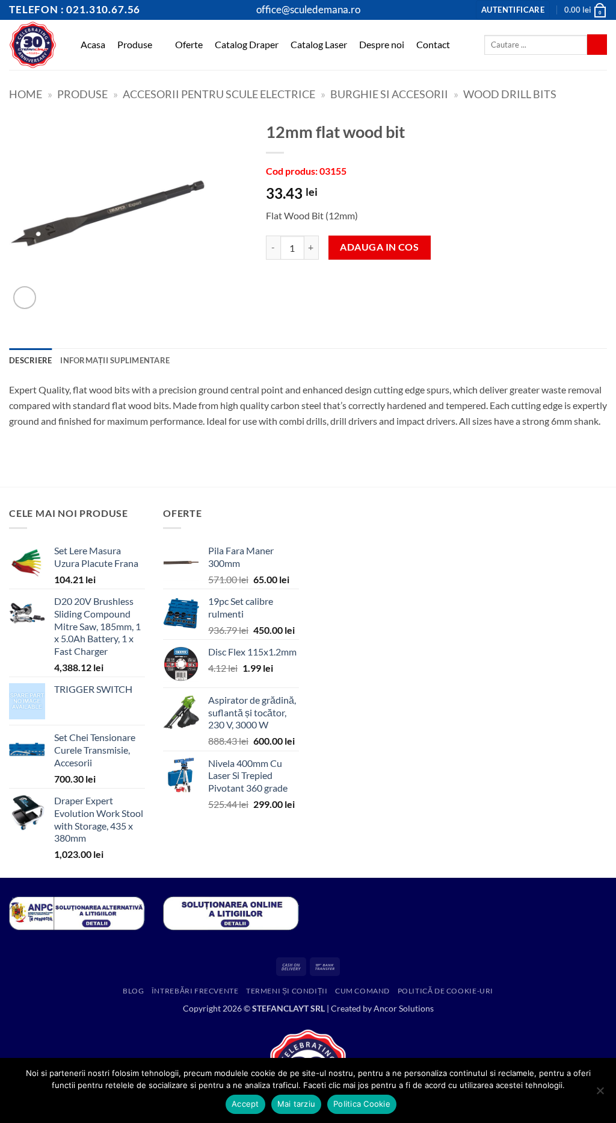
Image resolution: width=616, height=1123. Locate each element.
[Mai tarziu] (600, 1094)
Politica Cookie (361, 1104)
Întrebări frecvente (195, 990)
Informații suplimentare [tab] (115, 360)
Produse (134, 44)
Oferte (189, 44)
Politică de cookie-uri (445, 990)
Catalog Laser (319, 44)
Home (25, 94)
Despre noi (381, 44)
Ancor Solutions (404, 1008)
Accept (245, 1104)
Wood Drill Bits (509, 94)
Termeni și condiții (287, 990)
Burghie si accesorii (389, 94)
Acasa (93, 44)
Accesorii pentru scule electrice (219, 94)
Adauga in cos (379, 247)
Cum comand (362, 990)
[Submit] (597, 44)
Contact (433, 44)
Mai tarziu (296, 1104)
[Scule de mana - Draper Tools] (33, 45)
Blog (133, 990)
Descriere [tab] (30, 360)
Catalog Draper (247, 44)
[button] (513, 10)
